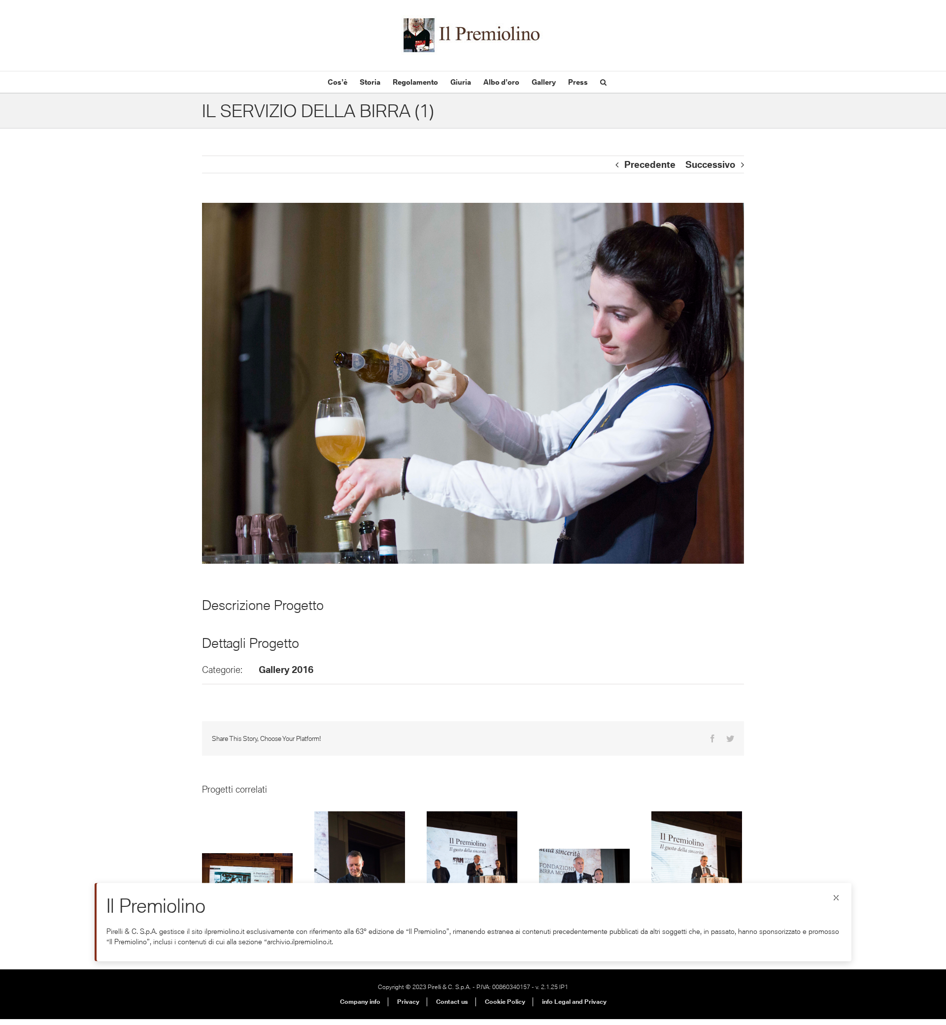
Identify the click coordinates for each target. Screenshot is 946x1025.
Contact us (452, 1001)
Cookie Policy (505, 1001)
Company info (360, 1001)
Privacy (408, 1001)
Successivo (710, 164)
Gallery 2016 (286, 669)
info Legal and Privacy (574, 1001)
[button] (603, 82)
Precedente (650, 164)
